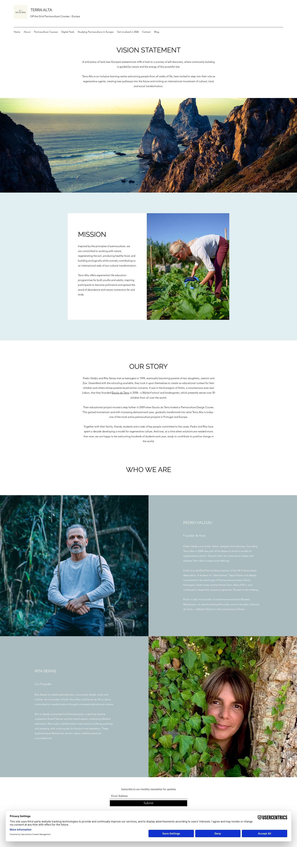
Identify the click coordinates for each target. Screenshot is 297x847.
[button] (68, 31)
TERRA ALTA (41, 10)
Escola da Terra (120, 392)
